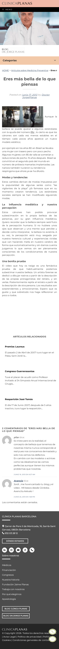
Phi (32, 132)
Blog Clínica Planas (16, 608)
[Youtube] (18, 550)
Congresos (8, 575)
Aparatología (9, 599)
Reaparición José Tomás (19, 399)
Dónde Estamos (15, 541)
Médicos (6, 565)
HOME (5, 70)
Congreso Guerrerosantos (19, 371)
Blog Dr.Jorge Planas (15, 615)
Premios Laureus (15, 346)
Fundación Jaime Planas (15, 584)
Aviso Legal (9, 636)
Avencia (18, 481)
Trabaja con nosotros (13, 589)
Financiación (9, 570)
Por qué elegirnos (11, 594)
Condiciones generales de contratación (34, 640)
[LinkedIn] (4, 550)
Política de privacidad (29, 636)
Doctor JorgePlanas (36, 96)
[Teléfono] (32, 550)
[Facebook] (25, 550)
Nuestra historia (10, 579)
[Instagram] (11, 550)
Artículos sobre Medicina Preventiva (29, 70)
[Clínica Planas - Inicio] (17, 3)
